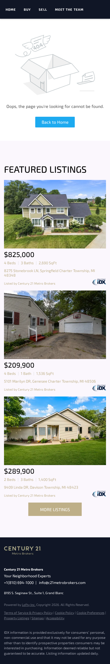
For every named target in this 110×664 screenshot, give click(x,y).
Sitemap (38, 618)
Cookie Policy (64, 612)
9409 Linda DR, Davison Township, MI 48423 (41, 487)
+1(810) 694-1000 (19, 582)
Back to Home (55, 122)
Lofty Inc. (29, 604)
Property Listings (16, 618)
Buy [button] (27, 9)
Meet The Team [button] (69, 9)
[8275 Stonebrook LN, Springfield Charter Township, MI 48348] (55, 214)
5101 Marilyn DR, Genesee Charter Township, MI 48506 (50, 381)
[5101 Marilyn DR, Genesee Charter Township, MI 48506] (55, 324)
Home (11, 9)
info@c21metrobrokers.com (62, 582)
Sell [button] (43, 9)
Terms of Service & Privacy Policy (28, 612)
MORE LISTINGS (55, 509)
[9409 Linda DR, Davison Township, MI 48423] (55, 431)
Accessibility (55, 618)
